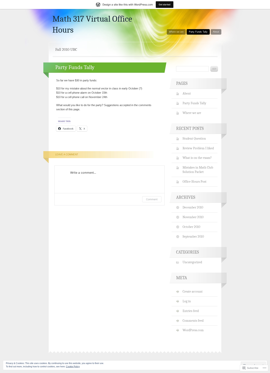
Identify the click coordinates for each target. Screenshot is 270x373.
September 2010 (193, 236)
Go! (214, 69)
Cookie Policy (73, 366)
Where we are (176, 31)
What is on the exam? (197, 158)
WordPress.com (193, 330)
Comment (152, 199)
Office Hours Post (194, 182)
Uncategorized (192, 262)
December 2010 (193, 207)
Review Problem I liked (198, 148)
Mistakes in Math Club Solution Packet (198, 169)
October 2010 (191, 227)
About (216, 31)
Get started (164, 4)
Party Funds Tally (198, 31)
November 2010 (193, 217)
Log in (187, 301)
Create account (193, 291)
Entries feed (191, 311)
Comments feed (193, 321)
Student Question (194, 138)
